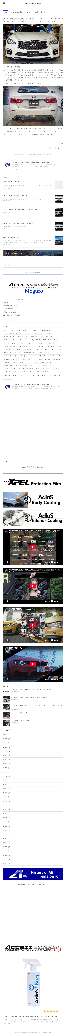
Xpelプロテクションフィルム (22, 372)
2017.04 (6, 801)
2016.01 (6, 863)
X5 (25, 349)
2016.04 (6, 851)
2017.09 (6, 780)
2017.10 (6, 776)
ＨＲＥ (21, 368)
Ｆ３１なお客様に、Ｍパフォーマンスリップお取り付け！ (18, 223)
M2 (38, 340)
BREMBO (30, 368)
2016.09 (6, 830)
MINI (39, 349)
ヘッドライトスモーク (31, 375)
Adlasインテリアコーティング (13, 375)
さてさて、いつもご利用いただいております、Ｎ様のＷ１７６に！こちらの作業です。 (23, 199)
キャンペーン (29, 340)
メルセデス (56, 349)
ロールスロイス (22, 336)
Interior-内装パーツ (43, 352)
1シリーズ (14, 343)
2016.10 (6, 826)
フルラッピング (9, 340)
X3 (12, 349)
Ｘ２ (40, 333)
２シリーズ (25, 343)
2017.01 (6, 813)
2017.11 (6, 772)
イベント (7, 378)
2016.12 (6, 818)
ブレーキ (21, 359)
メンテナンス (46, 362)
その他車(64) (5, 138)
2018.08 (6, 734)
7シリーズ (39, 346)
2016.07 (6, 838)
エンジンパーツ (9, 359)
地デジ (6, 330)
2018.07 (6, 739)
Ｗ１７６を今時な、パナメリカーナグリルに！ (15, 195)
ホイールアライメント (11, 365)
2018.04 (6, 751)
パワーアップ (33, 362)
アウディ (48, 333)
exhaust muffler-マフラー (37, 356)
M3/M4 (47, 340)
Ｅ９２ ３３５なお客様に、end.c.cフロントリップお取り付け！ (20, 209)
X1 (6, 349)
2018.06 (6, 743)
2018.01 (6, 764)
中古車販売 (46, 330)
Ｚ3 (34, 333)
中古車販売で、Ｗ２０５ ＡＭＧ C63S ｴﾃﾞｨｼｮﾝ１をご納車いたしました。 (32, 697)
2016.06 (6, 843)
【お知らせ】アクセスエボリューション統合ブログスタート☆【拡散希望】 (31, 689)
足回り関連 (57, 359)
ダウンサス (16, 330)
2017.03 (6, 805)
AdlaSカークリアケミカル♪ (31, 330)
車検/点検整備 (29, 352)
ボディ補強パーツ (54, 356)
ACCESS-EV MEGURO (33, 272)
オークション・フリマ (11, 333)
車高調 (7, 362)
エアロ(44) (10, 138)
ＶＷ (47, 349)
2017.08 (6, 784)
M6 (6, 343)
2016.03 (6, 855)
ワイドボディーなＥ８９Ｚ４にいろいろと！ (15, 182)
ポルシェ (7, 352)
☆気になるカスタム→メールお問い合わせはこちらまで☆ (33, 154)
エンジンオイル (44, 359)
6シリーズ (28, 346)
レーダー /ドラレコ (48, 365)
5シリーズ (17, 346)
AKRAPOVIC (40, 368)
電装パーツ (32, 359)
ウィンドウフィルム (19, 362)
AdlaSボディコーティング (42, 372)
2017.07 (6, 788)
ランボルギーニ (9, 336)
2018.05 (6, 747)
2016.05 (6, 847)
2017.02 (6, 809)
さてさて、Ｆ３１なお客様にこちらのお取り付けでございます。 (18, 226)
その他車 (17, 352)
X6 (32, 349)
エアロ (23, 356)
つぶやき (57, 375)
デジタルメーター (9, 368)
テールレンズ (34, 365)
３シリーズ (37, 343)
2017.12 (6, 768)
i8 (52, 346)
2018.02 (6, 759)
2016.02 (6, 859)
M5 (55, 340)
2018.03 (6, 755)
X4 (19, 349)
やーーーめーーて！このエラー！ (20, 713)
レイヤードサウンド (36, 336)
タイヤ (23, 365)
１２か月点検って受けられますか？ (21, 720)
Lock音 (7, 372)
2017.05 (6, 797)
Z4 (59, 346)
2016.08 (6, 834)
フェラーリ (25, 333)
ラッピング (46, 375)
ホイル (49, 336)
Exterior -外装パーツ (11, 356)
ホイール (7, 346)
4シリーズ (48, 343)
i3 (47, 346)
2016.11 (6, 822)
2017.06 (6, 793)
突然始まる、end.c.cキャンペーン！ (13, 237)
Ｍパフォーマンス (53, 368)
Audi (19, 340)
